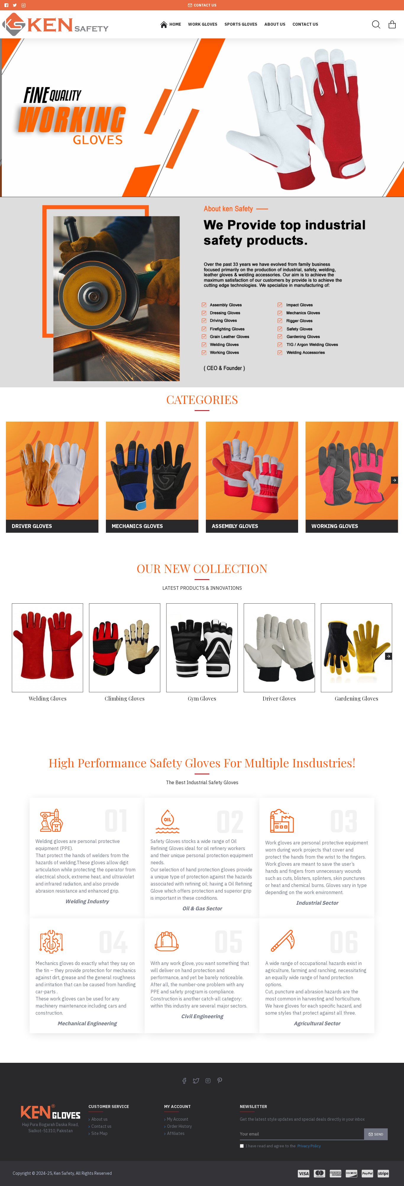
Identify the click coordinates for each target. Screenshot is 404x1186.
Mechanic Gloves (279, 698)
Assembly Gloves (202, 698)
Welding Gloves (48, 698)
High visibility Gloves (124, 698)
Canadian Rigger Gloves (356, 698)
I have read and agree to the (283, 1145)
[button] (9, 480)
